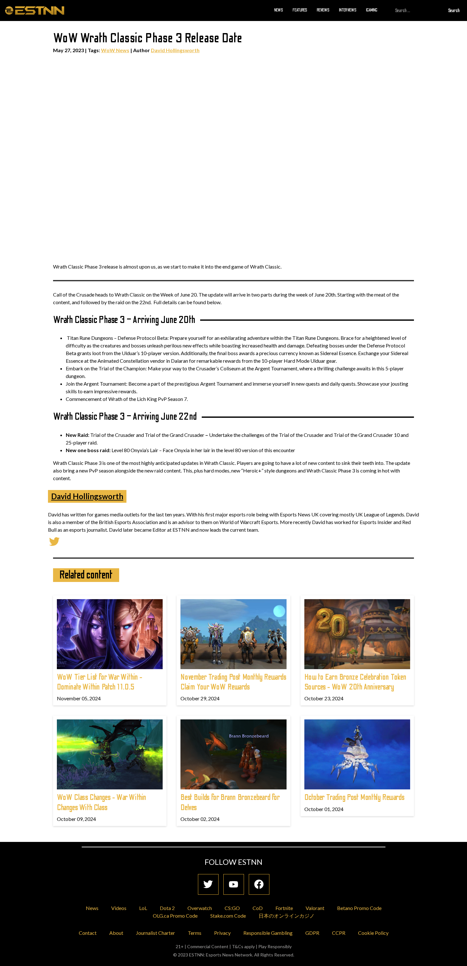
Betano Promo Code (359, 908)
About (116, 933)
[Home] (34, 10)
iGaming (371, 10)
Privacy (222, 933)
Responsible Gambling (268, 933)
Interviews (347, 10)
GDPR (312, 933)
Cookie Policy (373, 933)
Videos (118, 908)
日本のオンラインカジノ (287, 916)
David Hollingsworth (175, 50)
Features (300, 10)
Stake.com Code (228, 916)
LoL (143, 908)
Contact (88, 933)
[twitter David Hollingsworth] (54, 541)
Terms (194, 933)
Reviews (323, 10)
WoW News (115, 50)
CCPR (338, 933)
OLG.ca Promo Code (175, 916)
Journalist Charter (155, 933)
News (278, 10)
